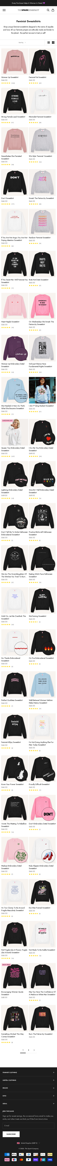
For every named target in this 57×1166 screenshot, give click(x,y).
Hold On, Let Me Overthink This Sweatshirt (13, 617)
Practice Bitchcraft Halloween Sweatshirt (40, 533)
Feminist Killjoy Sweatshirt (11, 742)
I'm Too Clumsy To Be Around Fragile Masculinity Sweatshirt (13, 909)
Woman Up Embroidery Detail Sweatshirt (12, 365)
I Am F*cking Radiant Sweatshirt (41, 405)
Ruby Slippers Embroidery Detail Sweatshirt (41, 867)
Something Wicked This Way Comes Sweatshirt (12, 1035)
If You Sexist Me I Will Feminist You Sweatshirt (14, 281)
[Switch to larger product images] (48, 42)
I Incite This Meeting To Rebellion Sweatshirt (14, 825)
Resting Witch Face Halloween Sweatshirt (40, 575)
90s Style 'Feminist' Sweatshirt (40, 156)
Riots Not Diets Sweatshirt (38, 279)
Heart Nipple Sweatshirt (10, 321)
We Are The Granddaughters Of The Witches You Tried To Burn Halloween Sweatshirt (14, 575)
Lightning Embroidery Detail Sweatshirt (12, 491)
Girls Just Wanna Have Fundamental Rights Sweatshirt (40, 365)
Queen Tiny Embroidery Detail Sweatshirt (13, 449)
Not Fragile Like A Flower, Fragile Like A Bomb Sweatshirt (14, 951)
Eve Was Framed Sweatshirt (39, 907)
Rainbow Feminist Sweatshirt (39, 237)
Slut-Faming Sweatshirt (37, 616)
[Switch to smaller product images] (53, 42)
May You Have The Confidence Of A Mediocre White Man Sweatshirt (42, 993)
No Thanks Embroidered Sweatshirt (10, 659)
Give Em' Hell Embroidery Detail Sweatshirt (41, 491)
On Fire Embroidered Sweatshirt (41, 658)
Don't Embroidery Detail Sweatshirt (42, 823)
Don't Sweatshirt (7, 198)
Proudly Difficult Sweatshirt (39, 784)
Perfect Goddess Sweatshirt (12, 700)
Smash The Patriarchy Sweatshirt (41, 198)
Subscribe (11, 1134)
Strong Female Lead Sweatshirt (13, 116)
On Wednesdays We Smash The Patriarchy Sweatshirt (41, 323)
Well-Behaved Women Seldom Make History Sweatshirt (41, 701)
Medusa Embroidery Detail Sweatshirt (11, 867)
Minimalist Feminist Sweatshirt (40, 116)
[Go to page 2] (34, 1050)
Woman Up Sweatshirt (9, 77)
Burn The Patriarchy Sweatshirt (40, 1034)
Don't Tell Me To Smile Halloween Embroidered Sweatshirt (14, 533)
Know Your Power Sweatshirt (12, 784)
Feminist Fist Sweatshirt (37, 77)
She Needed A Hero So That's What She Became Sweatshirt (13, 407)
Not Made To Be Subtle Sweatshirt (42, 950)
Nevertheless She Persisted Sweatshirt (11, 157)
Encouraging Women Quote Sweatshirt (12, 993)
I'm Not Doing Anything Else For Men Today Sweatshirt (41, 743)
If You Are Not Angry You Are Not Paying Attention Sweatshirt (14, 239)
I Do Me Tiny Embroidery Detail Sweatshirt (41, 449)
